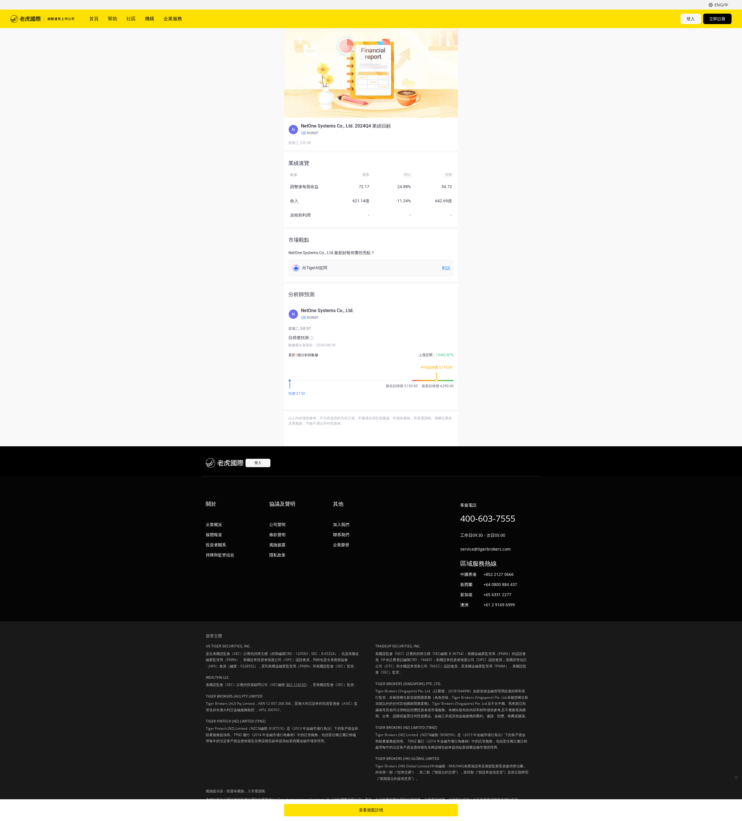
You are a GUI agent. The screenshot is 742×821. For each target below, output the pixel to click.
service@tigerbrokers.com (485, 549)
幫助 (112, 18)
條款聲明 (277, 534)
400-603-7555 (487, 518)
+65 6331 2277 (497, 594)
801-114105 (296, 684)
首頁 (94, 18)
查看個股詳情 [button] (371, 810)
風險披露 (277, 544)
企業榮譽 (341, 544)
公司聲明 (277, 524)
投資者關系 (216, 544)
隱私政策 (277, 555)
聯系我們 (341, 534)
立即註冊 (717, 18)
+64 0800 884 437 (500, 584)
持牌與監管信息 (220, 555)
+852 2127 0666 (498, 574)
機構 (149, 18)
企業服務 (172, 18)
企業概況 (214, 524)
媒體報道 (214, 534)
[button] (371, 129)
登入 (691, 18)
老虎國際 (42, 19)
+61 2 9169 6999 (499, 604)
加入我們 (341, 524)
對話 (446, 268)
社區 (131, 18)
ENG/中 (721, 5)
